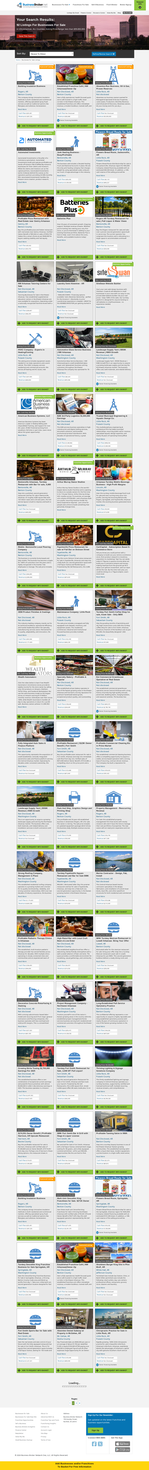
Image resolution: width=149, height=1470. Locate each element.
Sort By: (21, 53)
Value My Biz (111, 13)
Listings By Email (73, 13)
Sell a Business (97, 5)
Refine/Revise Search (102, 54)
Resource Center (99, 13)
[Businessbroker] (32, 5)
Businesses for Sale (60, 5)
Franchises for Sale (81, 5)
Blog (119, 13)
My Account (128, 13)
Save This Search (26, 36)
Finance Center (86, 13)
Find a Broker (112, 5)
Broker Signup (125, 5)
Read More (22, 109)
